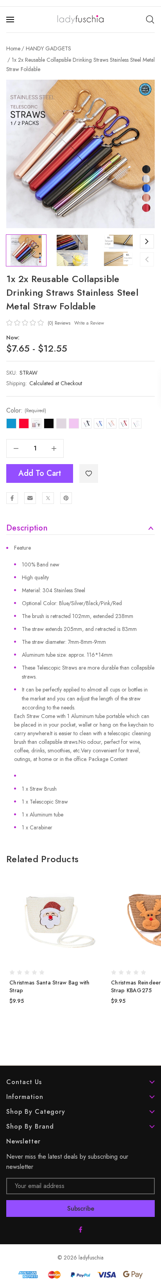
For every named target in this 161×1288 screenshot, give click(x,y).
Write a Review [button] (89, 323)
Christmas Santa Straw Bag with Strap (49, 986)
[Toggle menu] (11, 19)
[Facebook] (12, 498)
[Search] (150, 19)
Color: (26, 410)
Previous (147, 259)
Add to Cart (39, 473)
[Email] (30, 498)
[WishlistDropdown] (88, 473)
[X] (48, 498)
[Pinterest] (66, 498)
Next (147, 241)
